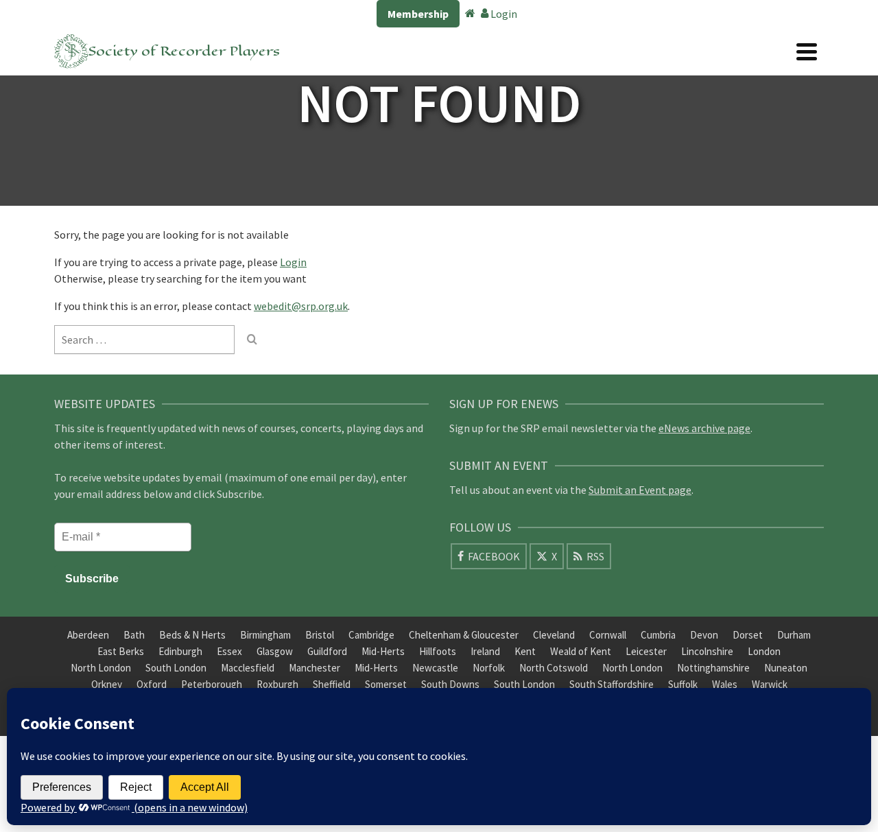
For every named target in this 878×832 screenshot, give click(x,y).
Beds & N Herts (192, 634)
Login (502, 14)
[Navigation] (807, 51)
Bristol (319, 634)
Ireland (485, 651)
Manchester (314, 667)
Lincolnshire (707, 651)
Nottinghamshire (713, 667)
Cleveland (554, 634)
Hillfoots (437, 651)
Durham (794, 634)
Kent (525, 651)
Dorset (748, 634)
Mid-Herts (383, 651)
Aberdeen (88, 634)
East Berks (120, 651)
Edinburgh (180, 651)
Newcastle (435, 667)
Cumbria (658, 634)
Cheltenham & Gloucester (464, 634)
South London (175, 667)
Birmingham (265, 634)
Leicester (646, 651)
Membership (418, 14)
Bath (134, 634)
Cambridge (371, 634)
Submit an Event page (640, 490)
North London (101, 667)
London (764, 651)
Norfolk (489, 667)
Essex (229, 651)
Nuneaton (785, 667)
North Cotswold (553, 667)
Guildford (327, 651)
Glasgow (275, 651)
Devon (704, 634)
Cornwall (607, 634)
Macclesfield (247, 667)
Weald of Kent (580, 651)
